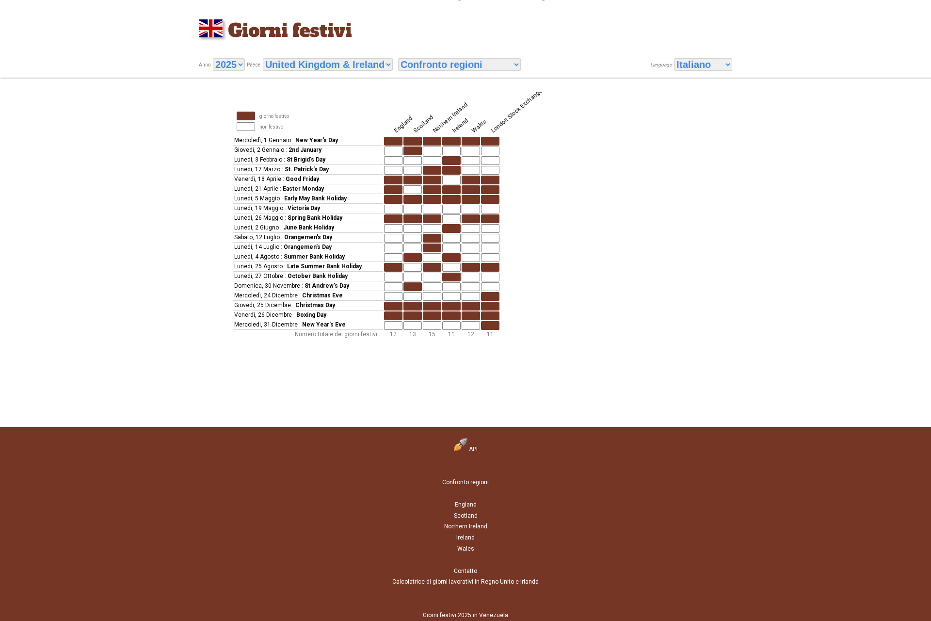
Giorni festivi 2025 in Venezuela (465, 615)
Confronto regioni (465, 482)
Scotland (466, 515)
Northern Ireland (465, 526)
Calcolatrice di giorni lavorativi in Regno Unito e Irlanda (465, 581)
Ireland (465, 537)
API (472, 449)
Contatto (465, 571)
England (466, 504)
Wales (465, 548)
